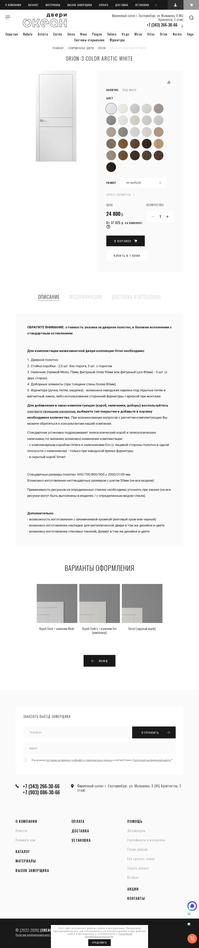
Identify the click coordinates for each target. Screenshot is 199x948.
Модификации (85, 297)
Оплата (103, 5)
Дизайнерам (136, 831)
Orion (164, 34)
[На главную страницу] (45, 20)
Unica (71, 34)
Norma (177, 34)
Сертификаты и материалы (146, 840)
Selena (111, 34)
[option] (57, 608)
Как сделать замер (141, 859)
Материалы (53, 5)
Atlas (151, 34)
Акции (133, 889)
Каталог (33, 5)
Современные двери (81, 48)
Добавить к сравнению (169, 82)
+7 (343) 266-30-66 (162, 25)
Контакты (136, 898)
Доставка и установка (136, 297)
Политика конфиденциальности (34, 935)
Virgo (125, 34)
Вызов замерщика (79, 5)
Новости (21, 831)
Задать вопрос (138, 868)
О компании (13, 5)
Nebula (27, 34)
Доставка (121, 5)
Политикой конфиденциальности (152, 760)
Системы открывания (89, 40)
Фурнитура (117, 40)
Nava (83, 34)
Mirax (138, 34)
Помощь (134, 821)
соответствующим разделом (51, 411)
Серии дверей (137, 849)
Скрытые (11, 34)
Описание (49, 297)
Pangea (97, 34)
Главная (58, 48)
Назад (103, 661)
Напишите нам (26, 840)
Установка (142, 5)
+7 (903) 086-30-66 (41, 792)
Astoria (43, 34)
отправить (150, 732)
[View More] (156, 5)
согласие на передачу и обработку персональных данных (79, 760)
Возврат (133, 877)
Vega (190, 34)
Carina (57, 34)
